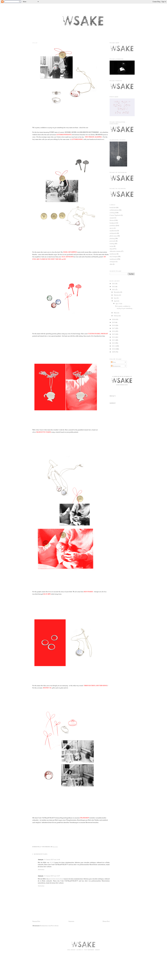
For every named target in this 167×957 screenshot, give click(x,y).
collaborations (114, 210)
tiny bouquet (114, 256)
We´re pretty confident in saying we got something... (124, 307)
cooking (112, 213)
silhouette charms (115, 251)
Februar (116, 316)
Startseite (71, 921)
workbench (113, 259)
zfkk (111, 264)
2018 (114, 325)
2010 (114, 349)
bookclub (113, 207)
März (115, 313)
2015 (114, 334)
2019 (114, 322)
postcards (112, 241)
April (115, 301)
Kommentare (116, 366)
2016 (114, 331)
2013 (114, 340)
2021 (114, 289)
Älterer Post (106, 921)
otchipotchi (113, 233)
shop (111, 249)
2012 (114, 343)
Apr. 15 (118, 303)
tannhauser (113, 254)
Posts (114, 362)
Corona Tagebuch (115, 215)
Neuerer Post (36, 921)
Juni (115, 298)
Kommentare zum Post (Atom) (49, 926)
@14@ (52, 862)
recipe (111, 246)
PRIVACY (113, 396)
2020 (114, 319)
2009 (114, 352)
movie (111, 228)
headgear (112, 223)
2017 (114, 328)
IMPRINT (113, 403)
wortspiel (112, 262)
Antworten (41, 869)
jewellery (112, 225)
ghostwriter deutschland (56, 879)
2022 (114, 286)
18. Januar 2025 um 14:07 (52, 876)
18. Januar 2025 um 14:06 (52, 859)
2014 (114, 337)
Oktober (116, 295)
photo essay (113, 236)
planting (112, 238)
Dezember (117, 292)
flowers (112, 220)
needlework (113, 231)
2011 (114, 346)
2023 (114, 284)
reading (112, 243)
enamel (112, 218)
